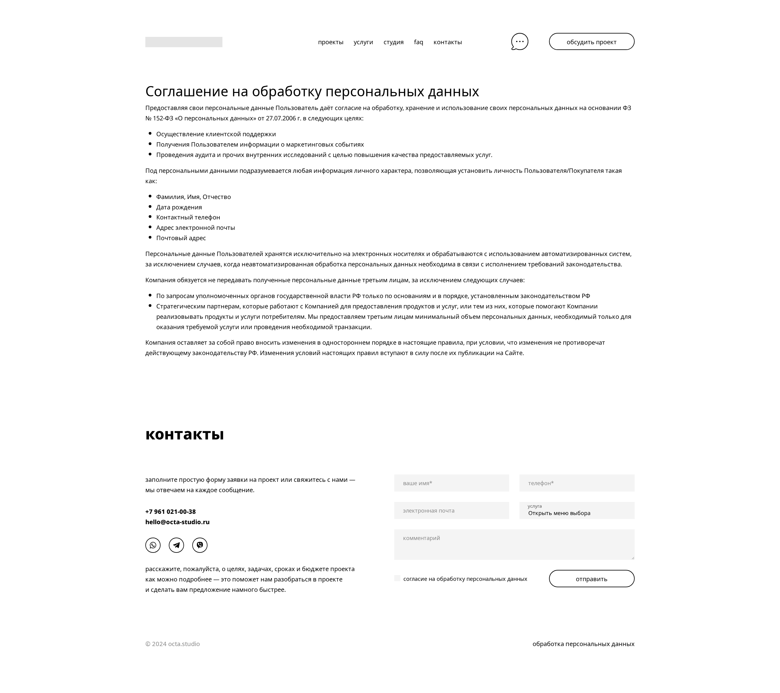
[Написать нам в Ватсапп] (153, 545)
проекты (331, 41)
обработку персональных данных (482, 578)
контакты (448, 41)
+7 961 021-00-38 (170, 511)
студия (394, 41)
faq (418, 41)
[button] (519, 41)
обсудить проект (592, 41)
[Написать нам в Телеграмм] (176, 545)
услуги (363, 41)
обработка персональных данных (584, 643)
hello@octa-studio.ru (177, 521)
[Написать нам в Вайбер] (199, 545)
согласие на (465, 578)
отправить (592, 578)
